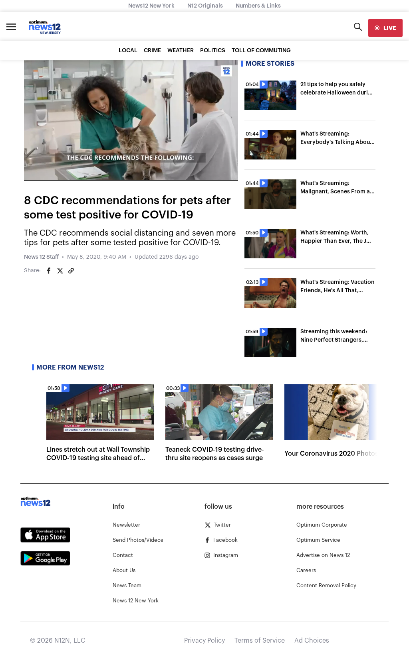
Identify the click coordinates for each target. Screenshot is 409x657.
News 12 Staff (41, 257)
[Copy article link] (71, 271)
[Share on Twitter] (60, 271)
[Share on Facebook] (49, 271)
